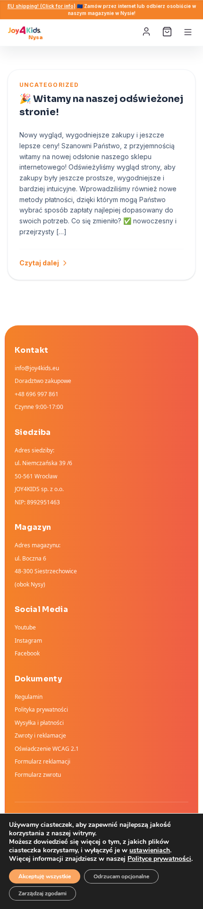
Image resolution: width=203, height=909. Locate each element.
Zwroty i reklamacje (40, 735)
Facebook (27, 653)
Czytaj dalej (39, 263)
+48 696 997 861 (37, 394)
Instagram (28, 641)
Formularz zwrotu (38, 775)
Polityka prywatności (41, 709)
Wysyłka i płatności (39, 723)
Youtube (25, 627)
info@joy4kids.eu (37, 368)
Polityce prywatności (159, 858)
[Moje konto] (147, 32)
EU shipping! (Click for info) (42, 6)
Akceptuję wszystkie (44, 876)
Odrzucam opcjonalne (121, 876)
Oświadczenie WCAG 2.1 (47, 749)
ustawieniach (149, 850)
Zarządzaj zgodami (42, 893)
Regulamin (28, 697)
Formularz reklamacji (42, 761)
